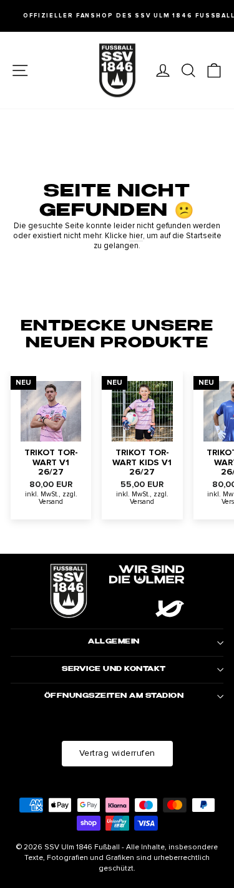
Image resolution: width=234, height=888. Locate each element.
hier (136, 236)
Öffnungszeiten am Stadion (114, 696)
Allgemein (114, 642)
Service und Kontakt (114, 669)
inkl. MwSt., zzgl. (51, 494)
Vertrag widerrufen (117, 753)
